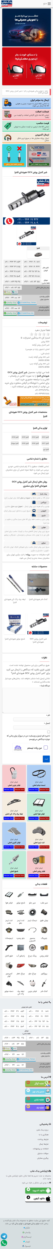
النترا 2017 (45, 443)
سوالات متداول (42, 1153)
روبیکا (8, 292)
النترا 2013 (45, 437)
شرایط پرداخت (43, 1139)
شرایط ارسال (43, 1144)
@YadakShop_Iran (26, 313)
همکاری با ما (43, 1134)
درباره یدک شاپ (42, 1130)
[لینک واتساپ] (4, 1243)
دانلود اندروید (38, 1190)
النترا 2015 (25, 437)
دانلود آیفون (39, 1198)
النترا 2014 (35, 437)
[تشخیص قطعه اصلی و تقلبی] (14, 155)
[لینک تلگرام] (4, 1236)
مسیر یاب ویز (38, 1091)
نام (48, 715)
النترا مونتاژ (14, 443)
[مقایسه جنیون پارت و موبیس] (39, 155)
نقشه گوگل (39, 1083)
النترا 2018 (35, 443)
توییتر (27, 1241)
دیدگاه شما (45, 685)
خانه (46, 91)
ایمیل (47, 723)
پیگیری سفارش (42, 1158)
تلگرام (27, 1227)
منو (45, 3)
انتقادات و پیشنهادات (40, 1148)
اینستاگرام (27, 1237)
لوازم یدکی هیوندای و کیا (33, 91)
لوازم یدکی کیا (17, 1223)
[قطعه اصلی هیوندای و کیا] (26, 66)
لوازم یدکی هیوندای (31, 1223)
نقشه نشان (39, 1099)
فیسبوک (27, 1246)
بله (16, 292)
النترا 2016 (15, 437)
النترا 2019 (25, 443)
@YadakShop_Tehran (28, 302)
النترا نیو (46, 449)
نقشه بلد (40, 1107)
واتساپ (27, 1232)
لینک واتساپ (11, 302)
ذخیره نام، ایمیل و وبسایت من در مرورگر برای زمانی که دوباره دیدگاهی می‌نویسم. (28, 737)
